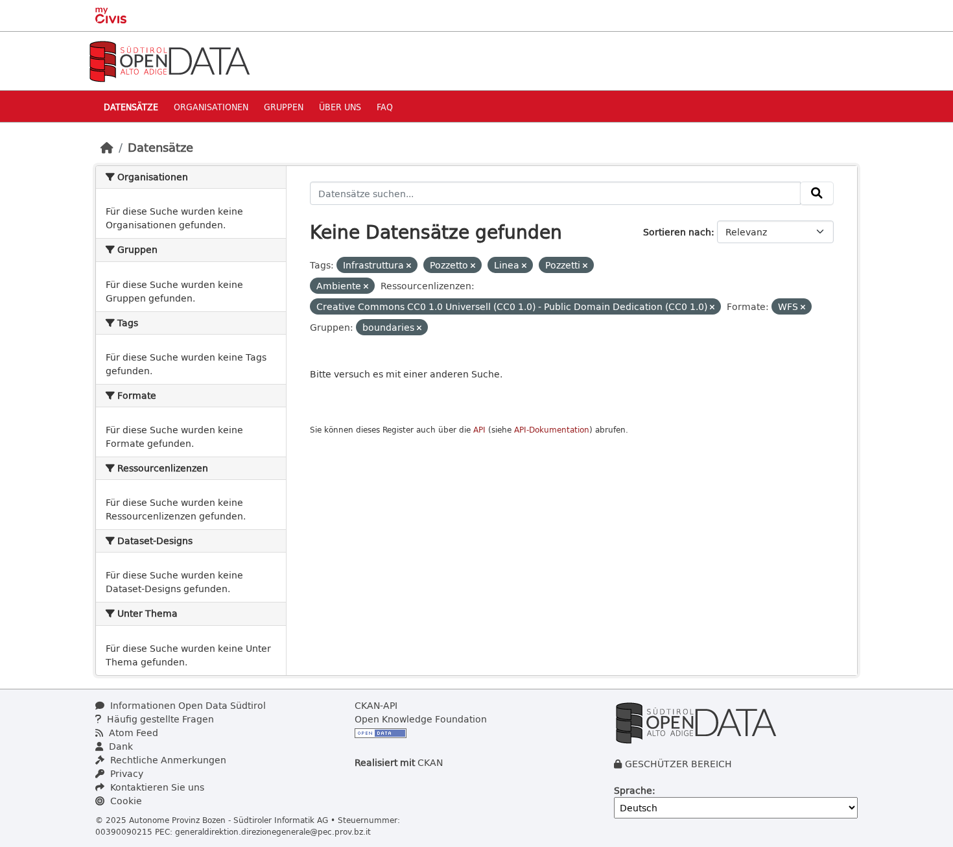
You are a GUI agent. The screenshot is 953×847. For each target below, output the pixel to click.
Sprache (633, 790)
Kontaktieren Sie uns (156, 787)
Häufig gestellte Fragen (159, 719)
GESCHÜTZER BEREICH (678, 763)
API (479, 430)
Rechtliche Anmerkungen (167, 760)
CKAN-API (376, 705)
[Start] (106, 147)
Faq (385, 106)
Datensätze (131, 106)
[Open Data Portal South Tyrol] (169, 60)
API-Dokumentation (551, 430)
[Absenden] (817, 193)
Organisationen (211, 106)
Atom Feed (132, 732)
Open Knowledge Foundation (421, 719)
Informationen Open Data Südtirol (187, 705)
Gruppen (283, 106)
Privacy (125, 773)
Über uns (340, 106)
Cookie (125, 800)
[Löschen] (408, 265)
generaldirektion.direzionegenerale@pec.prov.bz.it (273, 831)
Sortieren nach (677, 232)
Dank (119, 746)
